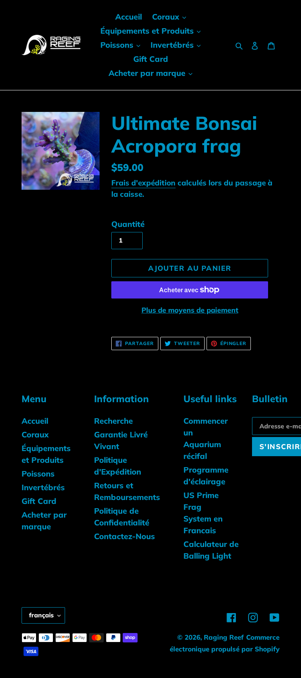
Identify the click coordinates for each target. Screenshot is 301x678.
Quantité (128, 224)
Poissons (38, 473)
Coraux (35, 434)
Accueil (35, 421)
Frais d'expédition (143, 182)
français (41, 615)
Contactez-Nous (124, 536)
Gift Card (39, 501)
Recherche (113, 421)
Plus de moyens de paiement (189, 310)
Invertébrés (43, 487)
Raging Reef (224, 637)
